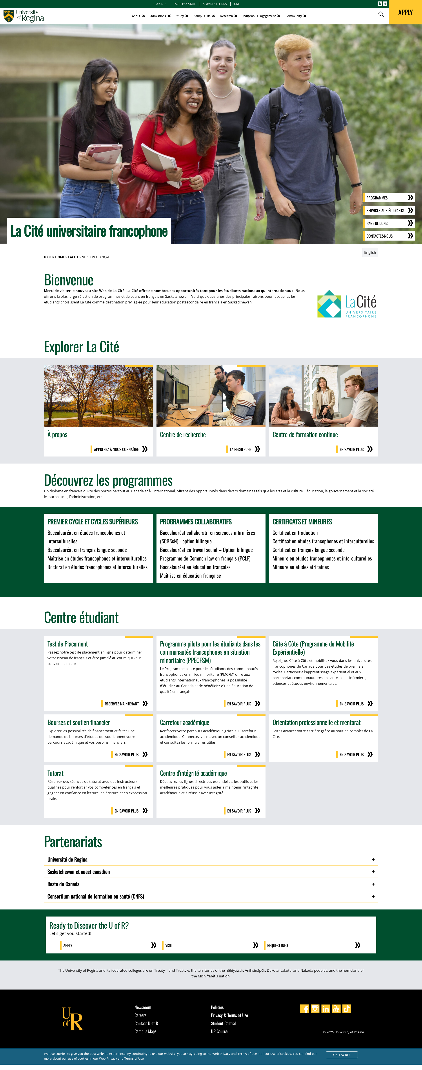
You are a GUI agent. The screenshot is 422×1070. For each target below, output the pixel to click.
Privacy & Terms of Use (229, 1015)
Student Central (223, 1023)
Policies (217, 1007)
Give (237, 3)
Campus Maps (145, 1031)
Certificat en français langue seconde (309, 549)
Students (159, 3)
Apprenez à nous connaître (116, 449)
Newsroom (143, 1007)
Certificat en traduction (295, 532)
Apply (67, 945)
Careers (140, 1015)
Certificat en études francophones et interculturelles (323, 541)
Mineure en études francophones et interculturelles (322, 558)
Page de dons (377, 223)
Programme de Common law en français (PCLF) (205, 558)
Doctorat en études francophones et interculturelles (97, 567)
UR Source (219, 1031)
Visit (169, 945)
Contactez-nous (380, 236)
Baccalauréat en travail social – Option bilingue (206, 549)
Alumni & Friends (215, 3)
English (370, 252)
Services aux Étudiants (385, 210)
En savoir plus (352, 449)
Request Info (277, 945)
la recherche (240, 449)
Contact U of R (146, 1023)
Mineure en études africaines (301, 567)
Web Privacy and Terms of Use (121, 1058)
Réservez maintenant (122, 704)
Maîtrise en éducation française (190, 575)
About (136, 16)
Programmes (377, 198)
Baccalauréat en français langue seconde (87, 549)
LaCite (73, 257)
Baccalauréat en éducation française (195, 567)
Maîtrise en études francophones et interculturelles (97, 558)
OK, (342, 1055)
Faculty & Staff (185, 3)
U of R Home (54, 257)
